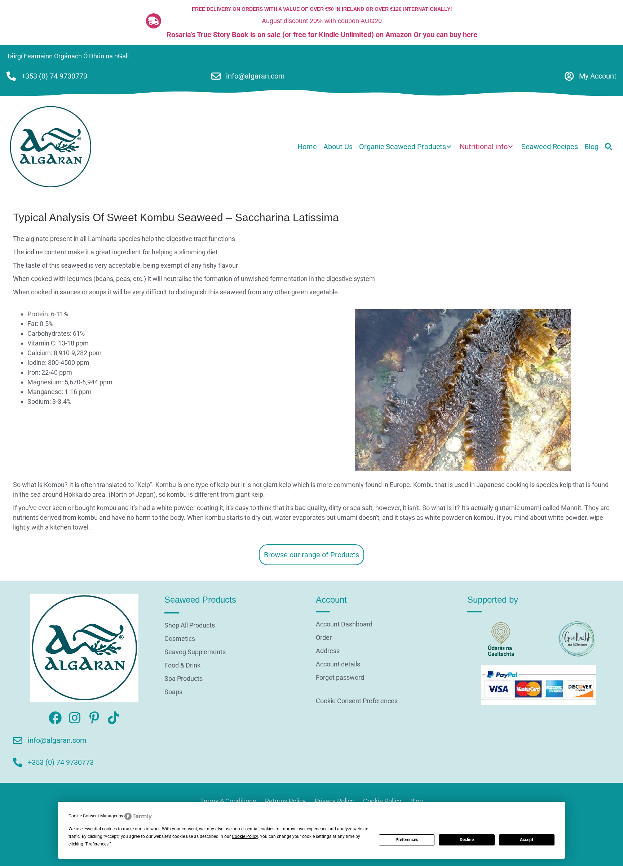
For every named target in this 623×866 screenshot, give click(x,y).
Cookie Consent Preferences (357, 701)
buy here (463, 34)
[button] (608, 146)
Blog (416, 801)
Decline (467, 839)
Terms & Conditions (228, 801)
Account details (338, 664)
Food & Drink (182, 665)
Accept (526, 839)
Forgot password (340, 677)
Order (324, 637)
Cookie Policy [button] (245, 836)
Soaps (173, 692)
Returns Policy (285, 801)
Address (328, 651)
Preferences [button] (97, 844)
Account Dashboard (344, 624)
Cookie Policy (382, 801)
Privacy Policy (334, 801)
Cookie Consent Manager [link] (93, 815)
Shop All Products (189, 625)
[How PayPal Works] (538, 684)
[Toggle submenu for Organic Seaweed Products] (448, 147)
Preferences (407, 839)
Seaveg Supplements (195, 652)
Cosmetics (179, 638)
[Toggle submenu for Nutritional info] (510, 147)
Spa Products (183, 678)
